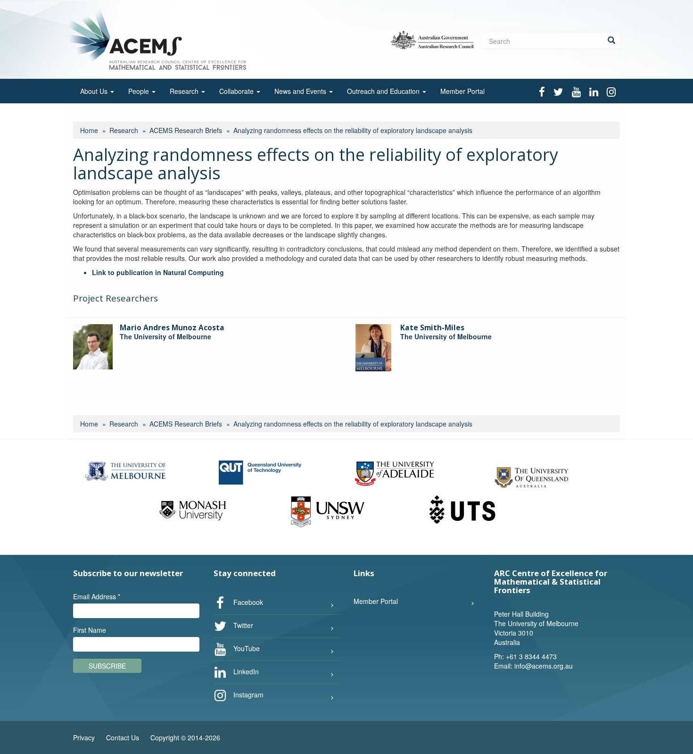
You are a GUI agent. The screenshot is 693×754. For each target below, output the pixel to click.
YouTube (245, 648)
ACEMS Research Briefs (185, 130)
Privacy (84, 737)
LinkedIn (245, 671)
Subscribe (107, 665)
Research (185, 91)
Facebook (247, 602)
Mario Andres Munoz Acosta (172, 328)
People (139, 91)
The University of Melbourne (165, 336)
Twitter (242, 625)
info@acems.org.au (543, 665)
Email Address (96, 596)
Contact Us (122, 737)
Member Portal (462, 91)
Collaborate (237, 91)
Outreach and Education (384, 91)
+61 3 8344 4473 (531, 656)
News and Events (301, 91)
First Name (89, 630)
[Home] (159, 38)
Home (89, 130)
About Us (94, 91)
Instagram (247, 694)
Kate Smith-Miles (432, 328)
